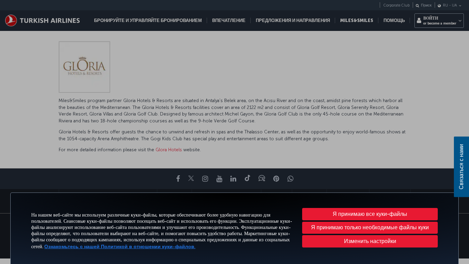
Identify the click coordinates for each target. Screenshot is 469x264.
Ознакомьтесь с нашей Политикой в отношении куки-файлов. (119, 247)
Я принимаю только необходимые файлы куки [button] (370, 227)
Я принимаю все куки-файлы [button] (370, 214)
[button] (370, 241)
